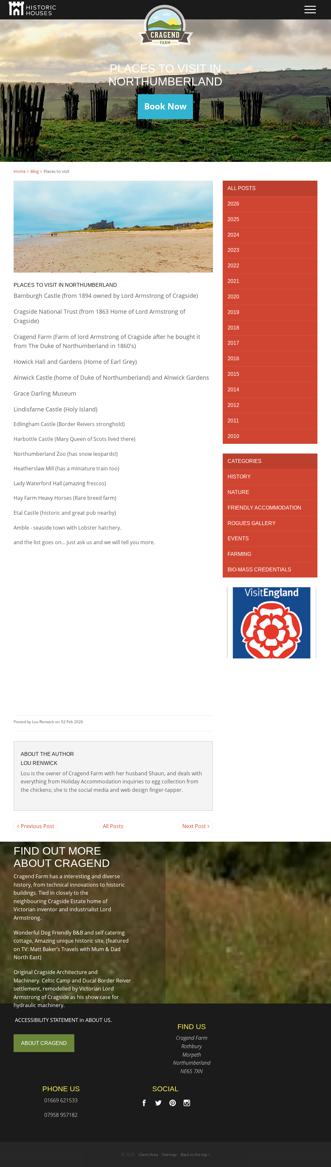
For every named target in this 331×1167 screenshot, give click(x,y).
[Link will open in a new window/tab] (144, 1102)
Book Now (165, 106)
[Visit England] (270, 622)
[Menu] (310, 9)
